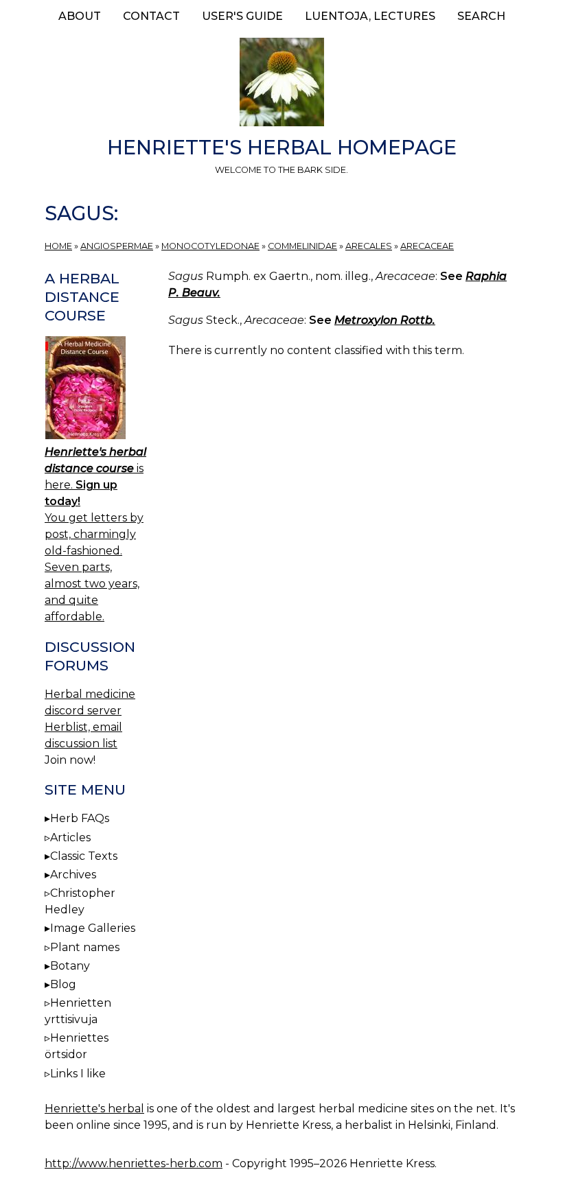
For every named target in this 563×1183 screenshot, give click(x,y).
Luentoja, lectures (370, 16)
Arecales (368, 246)
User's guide (242, 16)
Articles (70, 837)
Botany (70, 965)
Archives (73, 874)
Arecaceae (427, 246)
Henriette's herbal (94, 1108)
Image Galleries (92, 928)
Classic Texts (83, 856)
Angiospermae (116, 246)
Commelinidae (302, 246)
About (79, 16)
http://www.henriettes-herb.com (133, 1163)
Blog (63, 984)
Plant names (84, 947)
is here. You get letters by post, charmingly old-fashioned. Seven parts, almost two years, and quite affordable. (95, 534)
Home (58, 246)
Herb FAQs (79, 818)
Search (481, 16)
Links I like (78, 1073)
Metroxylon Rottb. (384, 320)
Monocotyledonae (210, 246)
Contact (151, 16)
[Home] (281, 84)
